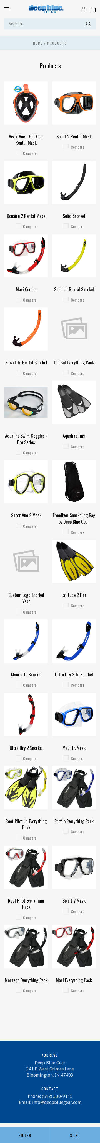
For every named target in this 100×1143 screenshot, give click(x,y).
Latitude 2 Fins (74, 595)
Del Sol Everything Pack (74, 362)
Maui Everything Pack (74, 980)
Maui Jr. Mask (74, 748)
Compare (29, 153)
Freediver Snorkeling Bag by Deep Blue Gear (74, 518)
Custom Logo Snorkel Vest (26, 598)
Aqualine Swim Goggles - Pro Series (26, 439)
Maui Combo (26, 289)
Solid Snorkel (74, 216)
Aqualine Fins (74, 436)
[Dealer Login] (83, 9)
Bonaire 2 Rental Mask (26, 216)
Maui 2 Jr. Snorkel (26, 674)
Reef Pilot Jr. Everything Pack (26, 824)
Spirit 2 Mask (74, 900)
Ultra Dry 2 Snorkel (26, 748)
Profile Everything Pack (74, 821)
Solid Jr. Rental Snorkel (74, 289)
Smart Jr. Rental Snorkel (26, 362)
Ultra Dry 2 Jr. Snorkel (74, 674)
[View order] (93, 9)
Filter (25, 1135)
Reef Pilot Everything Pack (26, 903)
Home (38, 43)
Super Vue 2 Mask (26, 515)
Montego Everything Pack (26, 980)
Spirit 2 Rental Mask (74, 136)
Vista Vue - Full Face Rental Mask (26, 139)
